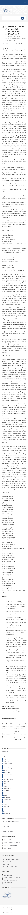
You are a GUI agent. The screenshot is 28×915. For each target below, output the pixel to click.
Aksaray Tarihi (7, 813)
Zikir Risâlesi (6, 734)
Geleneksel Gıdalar (8, 779)
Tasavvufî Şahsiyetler (9, 768)
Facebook (5, 908)
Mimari (6, 793)
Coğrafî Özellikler (8, 763)
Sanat (5, 795)
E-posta (13, 909)
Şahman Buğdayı (8, 848)
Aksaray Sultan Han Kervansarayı (11, 821)
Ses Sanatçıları (7, 802)
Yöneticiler (6, 806)
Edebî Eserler (17, 36)
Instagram (19, 908)
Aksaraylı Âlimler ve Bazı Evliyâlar (12, 842)
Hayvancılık (6, 786)
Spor (5, 808)
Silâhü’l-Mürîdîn (7, 737)
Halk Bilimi (6, 781)
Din (4, 765)
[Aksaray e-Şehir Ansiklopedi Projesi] (14, 9)
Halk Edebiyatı (7, 777)
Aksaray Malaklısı (8, 839)
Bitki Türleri (6, 761)
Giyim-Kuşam (7, 783)
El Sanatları (7, 797)
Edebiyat (10, 36)
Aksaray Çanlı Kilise (7, 824)
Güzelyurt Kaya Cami (8, 831)
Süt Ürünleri (6, 790)
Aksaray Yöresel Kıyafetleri (10, 845)
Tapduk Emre (6, 826)
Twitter (12, 908)
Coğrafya (6, 759)
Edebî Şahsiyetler (8, 774)
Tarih (5, 811)
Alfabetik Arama (5, 751)
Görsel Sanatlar (7, 799)
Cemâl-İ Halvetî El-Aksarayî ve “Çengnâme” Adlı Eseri (8, 726)
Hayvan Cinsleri (7, 788)
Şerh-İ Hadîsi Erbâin (21, 734)
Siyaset (5, 804)
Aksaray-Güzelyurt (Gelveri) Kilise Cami (12, 829)
